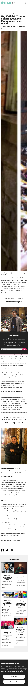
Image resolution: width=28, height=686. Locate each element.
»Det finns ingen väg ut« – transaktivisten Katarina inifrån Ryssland (20, 632)
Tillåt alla (14, 676)
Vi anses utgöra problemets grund (7, 578)
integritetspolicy (17, 345)
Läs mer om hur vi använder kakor (13, 671)
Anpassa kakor (14, 681)
